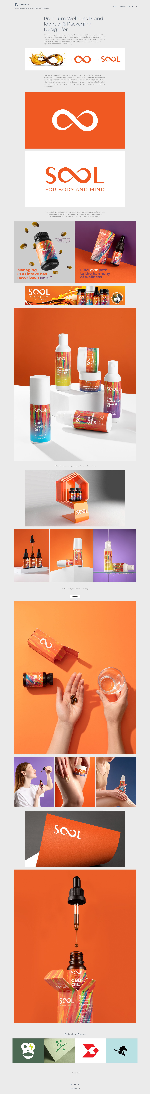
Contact (122, 6)
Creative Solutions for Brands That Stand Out (32, 8)
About (115, 6)
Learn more (75, 596)
